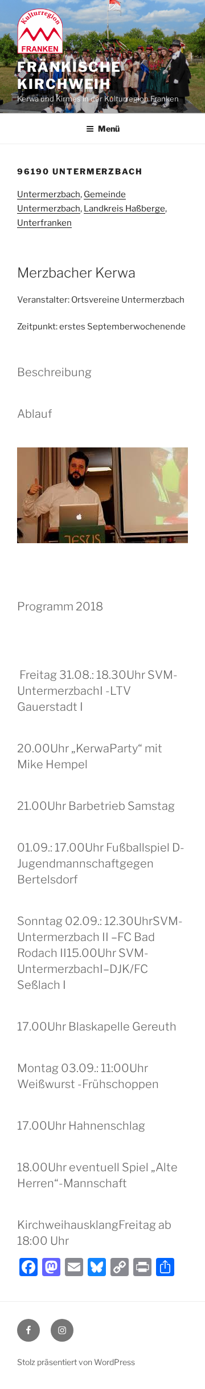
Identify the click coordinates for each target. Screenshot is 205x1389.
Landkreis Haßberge (124, 208)
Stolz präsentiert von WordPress (76, 1362)
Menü (109, 128)
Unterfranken (44, 223)
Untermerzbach (48, 194)
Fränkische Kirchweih (69, 75)
